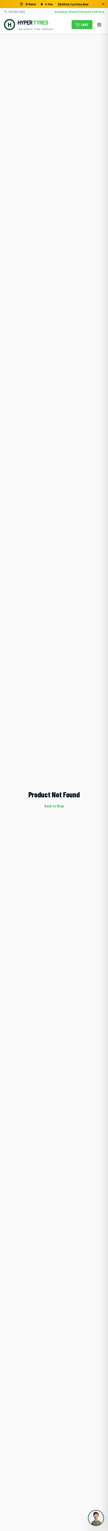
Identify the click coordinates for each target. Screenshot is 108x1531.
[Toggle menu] (99, 24)
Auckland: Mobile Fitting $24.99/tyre (79, 11)
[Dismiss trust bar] (103, 4)
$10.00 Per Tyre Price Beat (73, 4)
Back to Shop (54, 805)
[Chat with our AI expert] (96, 1518)
